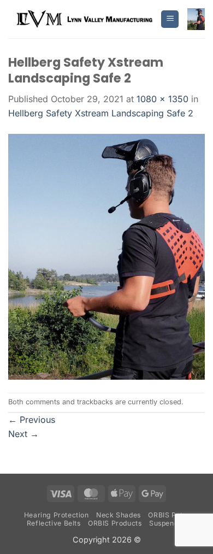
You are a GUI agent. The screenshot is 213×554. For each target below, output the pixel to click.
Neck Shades (118, 515)
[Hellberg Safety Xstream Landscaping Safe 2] (106, 255)
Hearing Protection (56, 515)
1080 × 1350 (162, 98)
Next (23, 433)
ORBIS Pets (167, 515)
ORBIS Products (115, 523)
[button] (170, 19)
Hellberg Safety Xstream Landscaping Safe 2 (100, 113)
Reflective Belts (54, 523)
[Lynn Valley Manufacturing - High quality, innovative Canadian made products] (84, 18)
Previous (31, 419)
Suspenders (169, 523)
